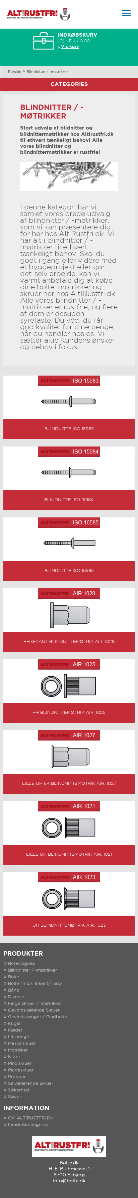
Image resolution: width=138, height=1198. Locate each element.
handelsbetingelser (28, 1125)
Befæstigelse (22, 964)
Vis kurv (70, 47)
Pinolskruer (19, 1063)
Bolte (13, 977)
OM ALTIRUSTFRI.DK (30, 1118)
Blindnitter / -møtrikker (47, 72)
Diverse (16, 997)
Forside (14, 72)
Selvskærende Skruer (30, 1083)
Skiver (14, 1097)
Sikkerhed (18, 1090)
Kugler (15, 1024)
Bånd (13, 990)
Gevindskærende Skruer (34, 1010)
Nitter (14, 1057)
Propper (17, 1077)
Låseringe (18, 1037)
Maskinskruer (22, 1044)
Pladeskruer (20, 1070)
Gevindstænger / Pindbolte (37, 1017)
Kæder (15, 1030)
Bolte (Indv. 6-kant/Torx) (35, 984)
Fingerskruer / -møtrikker (35, 1004)
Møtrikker (18, 1050)
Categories (69, 84)
